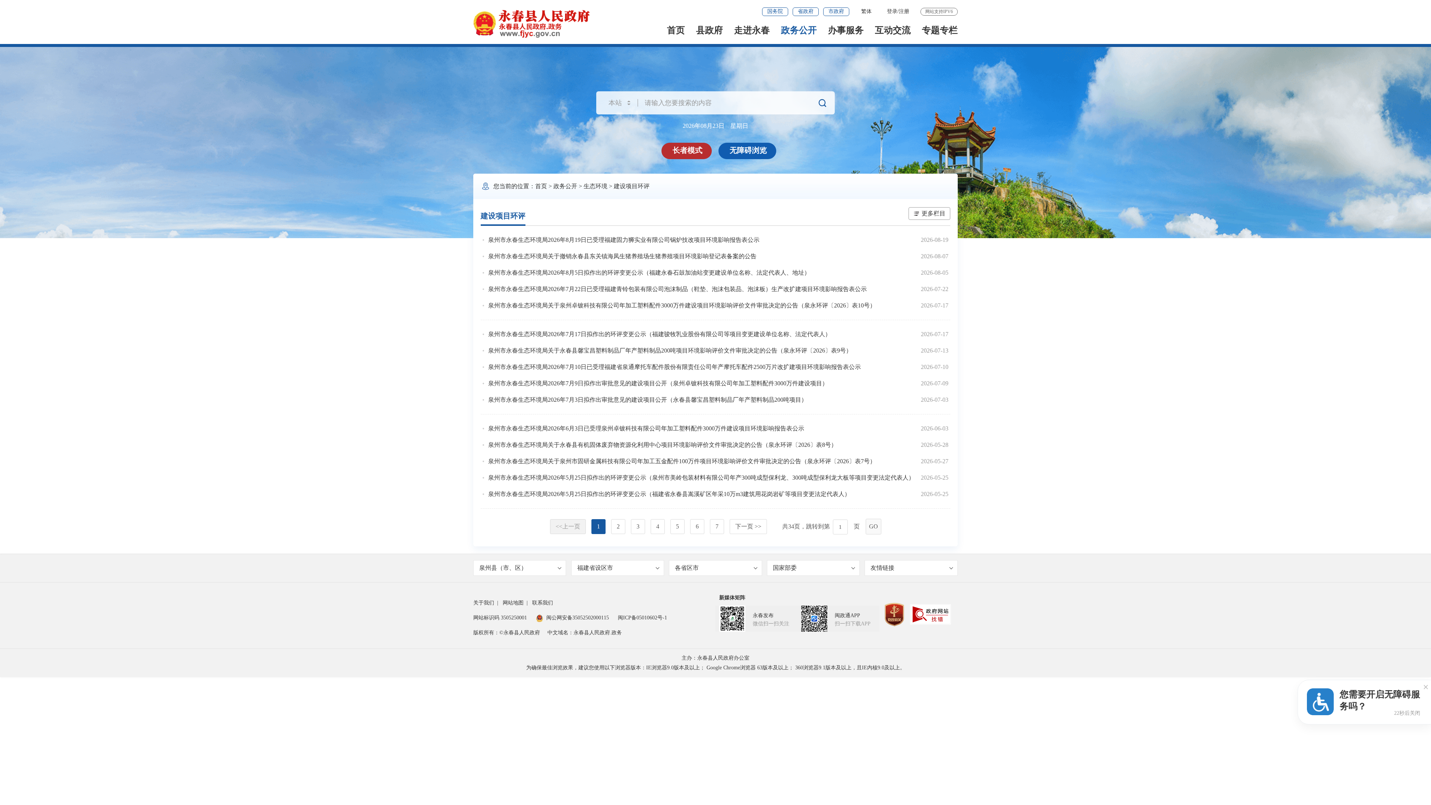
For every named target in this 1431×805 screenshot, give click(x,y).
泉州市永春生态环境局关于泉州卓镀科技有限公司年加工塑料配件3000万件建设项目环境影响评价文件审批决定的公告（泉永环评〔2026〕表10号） (682, 305)
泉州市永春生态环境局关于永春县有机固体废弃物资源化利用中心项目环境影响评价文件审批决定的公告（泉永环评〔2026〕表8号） (662, 445)
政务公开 (799, 30)
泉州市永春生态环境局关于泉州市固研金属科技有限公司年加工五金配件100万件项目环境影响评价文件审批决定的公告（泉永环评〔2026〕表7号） (682, 461)
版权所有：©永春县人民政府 (506, 632)
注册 (904, 11)
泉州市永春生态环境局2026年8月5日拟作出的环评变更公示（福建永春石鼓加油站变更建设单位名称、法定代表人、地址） (649, 272)
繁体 (866, 11)
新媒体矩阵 (732, 597)
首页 (676, 30)
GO (873, 526)
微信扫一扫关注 (771, 623)
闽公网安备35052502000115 (577, 618)
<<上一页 (568, 526)
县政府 (709, 30)
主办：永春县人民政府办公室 (715, 658)
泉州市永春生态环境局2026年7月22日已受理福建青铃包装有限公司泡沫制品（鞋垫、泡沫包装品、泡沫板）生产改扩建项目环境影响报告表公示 (677, 289)
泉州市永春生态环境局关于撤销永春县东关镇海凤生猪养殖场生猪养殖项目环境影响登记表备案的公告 (622, 256)
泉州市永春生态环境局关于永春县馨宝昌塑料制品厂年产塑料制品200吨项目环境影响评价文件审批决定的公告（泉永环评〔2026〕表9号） (670, 350)
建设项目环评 (632, 186)
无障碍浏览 (748, 150)
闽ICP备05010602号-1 (642, 618)
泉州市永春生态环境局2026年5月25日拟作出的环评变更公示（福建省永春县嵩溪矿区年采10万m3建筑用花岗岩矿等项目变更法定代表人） (669, 494)
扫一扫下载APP (853, 623)
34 (791, 526)
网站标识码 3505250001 (500, 618)
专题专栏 (940, 30)
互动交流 (893, 30)
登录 (892, 11)
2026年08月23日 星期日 (715, 126)
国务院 (775, 11)
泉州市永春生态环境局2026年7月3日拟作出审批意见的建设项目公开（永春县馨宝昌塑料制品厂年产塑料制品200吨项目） (647, 400)
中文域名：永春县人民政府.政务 (584, 632)
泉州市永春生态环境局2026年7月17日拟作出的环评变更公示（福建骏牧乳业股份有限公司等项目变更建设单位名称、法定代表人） (659, 334)
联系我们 (542, 603)
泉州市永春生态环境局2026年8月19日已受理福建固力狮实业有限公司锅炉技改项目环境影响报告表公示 (623, 240)
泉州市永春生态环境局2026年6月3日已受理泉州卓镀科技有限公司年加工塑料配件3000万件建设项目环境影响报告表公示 (646, 428)
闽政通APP (847, 615)
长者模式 (687, 150)
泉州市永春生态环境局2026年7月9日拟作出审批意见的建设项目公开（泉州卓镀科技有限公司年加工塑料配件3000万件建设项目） (658, 383)
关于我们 (483, 603)
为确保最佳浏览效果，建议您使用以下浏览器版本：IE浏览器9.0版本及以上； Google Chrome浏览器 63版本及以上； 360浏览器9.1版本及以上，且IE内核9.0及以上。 (715, 667)
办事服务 (846, 30)
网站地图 (513, 603)
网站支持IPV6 (939, 11)
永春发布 (763, 615)
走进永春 (752, 30)
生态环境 (595, 186)
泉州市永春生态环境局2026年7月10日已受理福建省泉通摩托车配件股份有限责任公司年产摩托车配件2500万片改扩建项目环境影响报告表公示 (674, 367)
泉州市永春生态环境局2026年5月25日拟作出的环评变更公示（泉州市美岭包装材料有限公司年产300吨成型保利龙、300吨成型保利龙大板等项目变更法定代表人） (701, 477)
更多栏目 (933, 213)
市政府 (836, 11)
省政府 (806, 11)
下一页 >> (748, 526)
